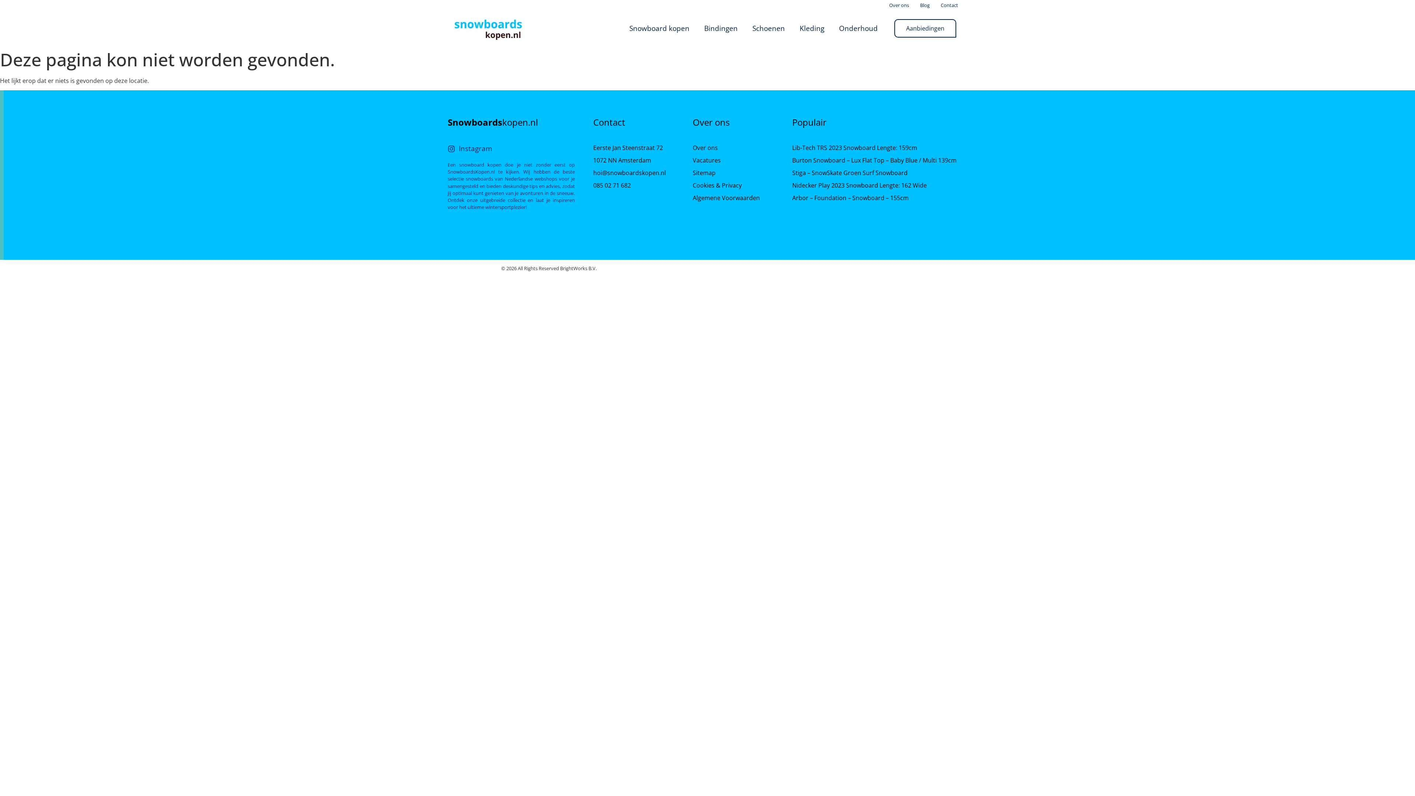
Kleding (812, 28)
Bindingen (721, 28)
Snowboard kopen (659, 28)
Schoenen (768, 28)
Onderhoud (858, 28)
